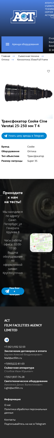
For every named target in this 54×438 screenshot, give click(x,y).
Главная (5, 56)
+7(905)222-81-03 (14, 363)
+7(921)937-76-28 (14, 377)
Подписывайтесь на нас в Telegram (25, 423)
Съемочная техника (28, 56)
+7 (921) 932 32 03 (14, 346)
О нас (7, 405)
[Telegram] (6, 340)
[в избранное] (48, 71)
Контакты (10, 419)
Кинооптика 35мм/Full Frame (32, 59)
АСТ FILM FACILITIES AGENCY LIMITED (23, 325)
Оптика (5, 59)
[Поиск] (52, 16)
